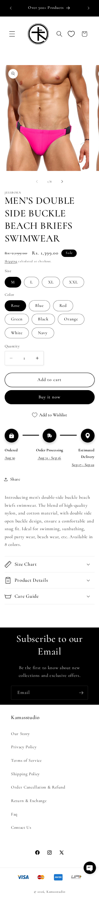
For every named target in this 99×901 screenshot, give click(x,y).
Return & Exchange (28, 800)
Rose (15, 305)
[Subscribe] (81, 693)
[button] (12, 34)
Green (17, 319)
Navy (43, 332)
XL (51, 282)
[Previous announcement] (11, 8)
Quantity (12, 346)
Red (63, 305)
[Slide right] (62, 182)
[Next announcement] (88, 8)
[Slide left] (37, 182)
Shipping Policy (25, 773)
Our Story (20, 733)
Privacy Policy (24, 746)
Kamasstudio (55, 892)
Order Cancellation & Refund (38, 787)
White (17, 332)
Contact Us (21, 827)
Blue (39, 305)
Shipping (11, 261)
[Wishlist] (71, 34)
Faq (14, 814)
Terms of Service (26, 760)
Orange (71, 319)
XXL (73, 282)
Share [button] (15, 479)
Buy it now (49, 397)
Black (43, 319)
